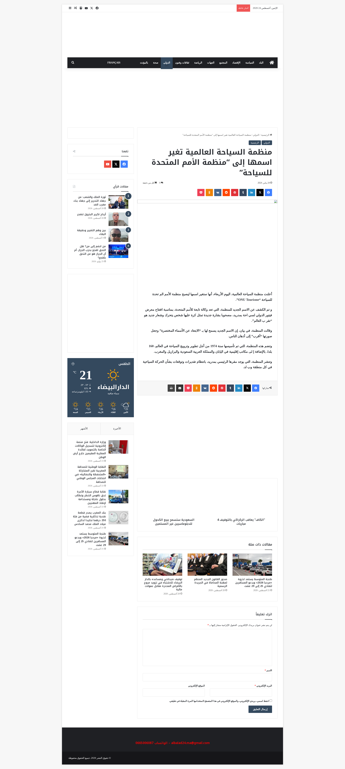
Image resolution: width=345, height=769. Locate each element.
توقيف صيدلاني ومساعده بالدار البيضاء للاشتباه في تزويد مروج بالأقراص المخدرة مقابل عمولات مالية (163, 584)
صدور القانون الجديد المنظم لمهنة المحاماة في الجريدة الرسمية (210, 583)
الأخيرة (117, 428)
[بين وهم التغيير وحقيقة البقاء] (118, 235)
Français (113, 62)
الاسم (268, 670)
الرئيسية (265, 135)
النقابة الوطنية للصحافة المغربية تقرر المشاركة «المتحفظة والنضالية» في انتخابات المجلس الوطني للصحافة (90, 474)
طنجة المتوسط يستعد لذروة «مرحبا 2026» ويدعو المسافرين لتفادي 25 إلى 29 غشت (253, 583)
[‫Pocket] (200, 192)
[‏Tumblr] (243, 192)
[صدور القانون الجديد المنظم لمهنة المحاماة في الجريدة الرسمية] (207, 564)
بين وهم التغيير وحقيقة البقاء (91, 232)
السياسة (249, 62)
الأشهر (84, 428)
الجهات (210, 62)
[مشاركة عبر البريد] (179, 388)
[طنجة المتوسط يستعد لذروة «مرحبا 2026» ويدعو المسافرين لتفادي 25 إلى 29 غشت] (252, 564)
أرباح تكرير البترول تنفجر (91, 214)
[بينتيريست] (234, 192)
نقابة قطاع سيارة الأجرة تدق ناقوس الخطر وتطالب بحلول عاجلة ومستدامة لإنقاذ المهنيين (90, 497)
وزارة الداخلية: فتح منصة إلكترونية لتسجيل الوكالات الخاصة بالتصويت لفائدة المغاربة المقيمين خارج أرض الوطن (89, 450)
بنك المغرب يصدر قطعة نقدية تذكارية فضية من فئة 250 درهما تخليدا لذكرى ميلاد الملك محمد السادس (89, 518)
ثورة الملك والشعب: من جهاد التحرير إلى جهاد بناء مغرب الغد (89, 201)
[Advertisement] (172, 97)
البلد (261, 62)
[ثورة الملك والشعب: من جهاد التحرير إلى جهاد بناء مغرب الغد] (118, 202)
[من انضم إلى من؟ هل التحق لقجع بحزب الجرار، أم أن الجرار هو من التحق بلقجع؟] (118, 251)
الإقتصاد (236, 62)
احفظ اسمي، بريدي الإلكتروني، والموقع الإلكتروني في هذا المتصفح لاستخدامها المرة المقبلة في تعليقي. (219, 701)
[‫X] (260, 192)
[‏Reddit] (226, 192)
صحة (155, 62)
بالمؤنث (144, 62)
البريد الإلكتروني (263, 685)
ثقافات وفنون (182, 62)
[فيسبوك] (268, 192)
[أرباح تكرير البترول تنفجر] (118, 219)
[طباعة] (171, 388)
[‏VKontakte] (217, 192)
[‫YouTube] (107, 164)
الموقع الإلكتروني (196, 685)
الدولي (166, 62)
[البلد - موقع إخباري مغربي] (251, 34)
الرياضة (198, 62)
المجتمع (223, 62)
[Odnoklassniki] (209, 192)
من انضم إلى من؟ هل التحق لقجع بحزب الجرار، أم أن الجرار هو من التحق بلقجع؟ (90, 252)
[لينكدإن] (251, 192)
